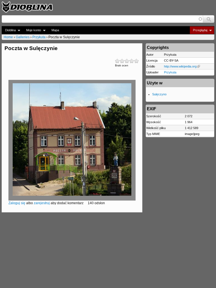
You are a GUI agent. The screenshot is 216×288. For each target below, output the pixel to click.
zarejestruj (42, 203)
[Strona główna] (27, 7)
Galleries (23, 37)
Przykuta (39, 37)
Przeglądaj (198, 30)
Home (8, 37)
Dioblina (9, 30)
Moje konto (32, 30)
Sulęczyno (159, 94)
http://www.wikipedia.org (180, 66)
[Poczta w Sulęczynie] (72, 195)
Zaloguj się (16, 203)
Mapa (55, 30)
